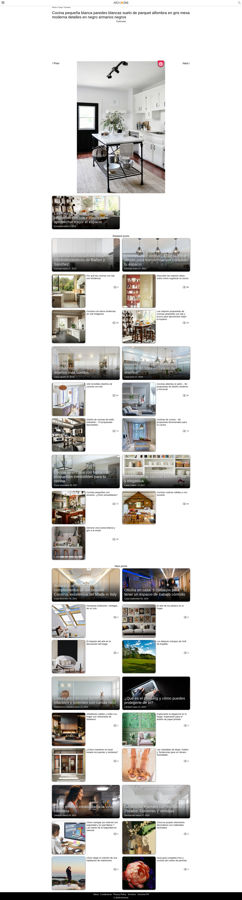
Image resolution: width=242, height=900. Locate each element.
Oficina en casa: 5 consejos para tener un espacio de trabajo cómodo (154, 592)
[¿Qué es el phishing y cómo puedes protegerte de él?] (156, 693)
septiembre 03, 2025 (139, 599)
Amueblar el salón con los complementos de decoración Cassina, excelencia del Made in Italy (85, 590)
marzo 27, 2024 (142, 815)
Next (185, 63)
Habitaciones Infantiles (64, 707)
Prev (56, 63)
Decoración (129, 815)
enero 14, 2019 (69, 226)
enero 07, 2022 (139, 269)
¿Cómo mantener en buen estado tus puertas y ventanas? (102, 751)
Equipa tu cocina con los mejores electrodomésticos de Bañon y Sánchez (82, 260)
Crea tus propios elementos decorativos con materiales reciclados (171, 825)
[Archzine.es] (121, 3)
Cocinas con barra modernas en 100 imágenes (101, 312)
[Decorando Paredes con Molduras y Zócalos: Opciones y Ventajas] (156, 801)
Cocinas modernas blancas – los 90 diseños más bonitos (84, 370)
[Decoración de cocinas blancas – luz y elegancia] (156, 471)
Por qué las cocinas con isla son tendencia (100, 277)
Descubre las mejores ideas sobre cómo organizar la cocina (172, 277)
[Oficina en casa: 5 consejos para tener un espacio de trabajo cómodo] (156, 584)
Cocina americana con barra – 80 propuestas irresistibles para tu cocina (82, 476)
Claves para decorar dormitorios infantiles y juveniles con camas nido (85, 700)
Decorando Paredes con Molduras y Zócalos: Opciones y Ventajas (154, 809)
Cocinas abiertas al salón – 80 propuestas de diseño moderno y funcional (172, 387)
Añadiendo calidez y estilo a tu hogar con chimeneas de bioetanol (101, 717)
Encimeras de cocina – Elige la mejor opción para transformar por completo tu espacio (156, 260)
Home (54, 7)
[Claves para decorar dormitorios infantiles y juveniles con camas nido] (86, 693)
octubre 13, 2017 (137, 485)
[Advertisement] (121, 40)
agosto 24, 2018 (67, 377)
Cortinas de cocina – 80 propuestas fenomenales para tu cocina (172, 422)
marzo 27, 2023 (69, 269)
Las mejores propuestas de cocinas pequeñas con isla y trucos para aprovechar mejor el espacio (84, 217)
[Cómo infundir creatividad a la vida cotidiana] (86, 801)
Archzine (132, 894)
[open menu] (2, 2)
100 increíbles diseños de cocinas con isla (99, 385)
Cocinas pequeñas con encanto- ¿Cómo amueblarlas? (102, 493)
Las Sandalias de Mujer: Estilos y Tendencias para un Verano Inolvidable (172, 752)
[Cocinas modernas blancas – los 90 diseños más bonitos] (86, 363)
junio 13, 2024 (81, 707)
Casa (60, 7)
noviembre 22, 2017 (69, 485)
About (96, 894)
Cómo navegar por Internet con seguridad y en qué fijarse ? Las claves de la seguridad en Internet (102, 826)
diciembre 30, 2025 (68, 599)
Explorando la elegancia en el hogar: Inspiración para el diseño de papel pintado (172, 717)
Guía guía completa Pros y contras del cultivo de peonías (172, 859)
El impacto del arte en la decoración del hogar (98, 642)
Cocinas (67, 7)
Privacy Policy (119, 894)
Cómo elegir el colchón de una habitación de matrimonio (101, 859)
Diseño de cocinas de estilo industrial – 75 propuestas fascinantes (100, 422)
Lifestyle (128, 707)
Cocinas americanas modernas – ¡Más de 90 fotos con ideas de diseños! (152, 368)
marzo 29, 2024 (69, 815)
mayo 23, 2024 (139, 707)
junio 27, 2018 (136, 377)
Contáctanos (106, 894)
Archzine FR (143, 894)
